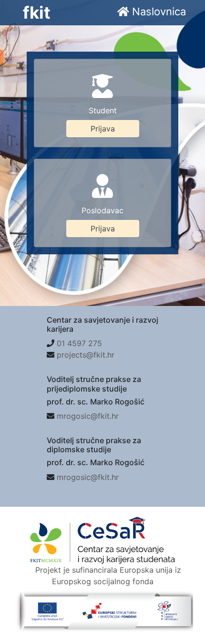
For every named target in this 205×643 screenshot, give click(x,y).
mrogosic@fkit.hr (88, 416)
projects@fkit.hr (85, 355)
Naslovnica (157, 11)
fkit (37, 12)
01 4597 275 (79, 343)
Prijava (103, 128)
